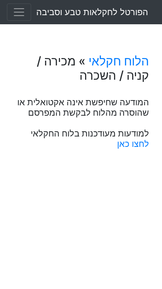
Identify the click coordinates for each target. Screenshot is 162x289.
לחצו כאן (133, 144)
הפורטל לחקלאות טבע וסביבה (92, 12)
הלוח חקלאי (119, 61)
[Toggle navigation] (19, 12)
